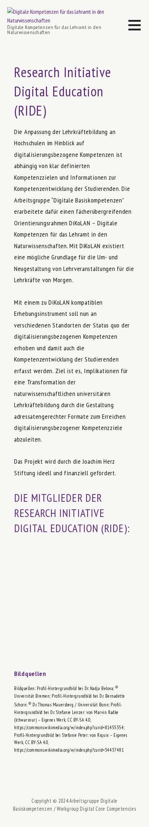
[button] (138, 29)
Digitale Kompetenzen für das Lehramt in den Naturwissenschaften (54, 29)
